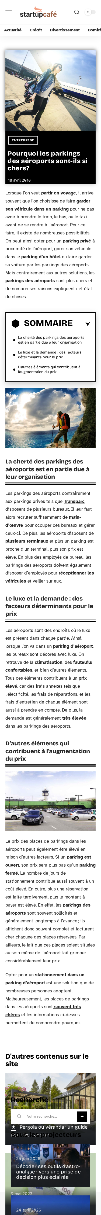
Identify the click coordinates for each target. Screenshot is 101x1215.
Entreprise (23, 140)
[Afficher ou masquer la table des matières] (81, 324)
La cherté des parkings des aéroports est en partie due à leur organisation (51, 340)
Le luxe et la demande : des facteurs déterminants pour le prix (49, 354)
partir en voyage (58, 193)
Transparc (74, 501)
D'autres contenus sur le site (47, 1060)
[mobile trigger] (10, 12)
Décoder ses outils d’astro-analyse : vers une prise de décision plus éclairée (48, 1171)
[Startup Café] (39, 12)
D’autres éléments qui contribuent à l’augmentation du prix (49, 369)
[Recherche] (77, 12)
